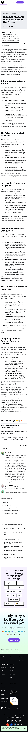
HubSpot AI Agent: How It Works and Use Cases (12, 651)
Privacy (22, 715)
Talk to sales (20, 2)
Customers (12, 664)
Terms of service (7, 715)
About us (3, 690)
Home (2, 649)
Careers (3, 687)
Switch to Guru (4, 698)
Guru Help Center (21, 661)
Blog (11, 677)
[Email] (4, 26)
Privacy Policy (4, 729)
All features (3, 671)
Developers (12, 671)
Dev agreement (16, 715)
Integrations (3, 667)
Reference (7, 649)
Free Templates (4, 701)
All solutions (3, 674)
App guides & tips (14, 649)
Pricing (2, 661)
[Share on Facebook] (12, 26)
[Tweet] (9, 26)
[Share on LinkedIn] (7, 26)
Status (20, 665)
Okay (24, 728)
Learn (11, 661)
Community (12, 674)
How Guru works (4, 664)
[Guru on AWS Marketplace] (14, 701)
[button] (25, 2)
